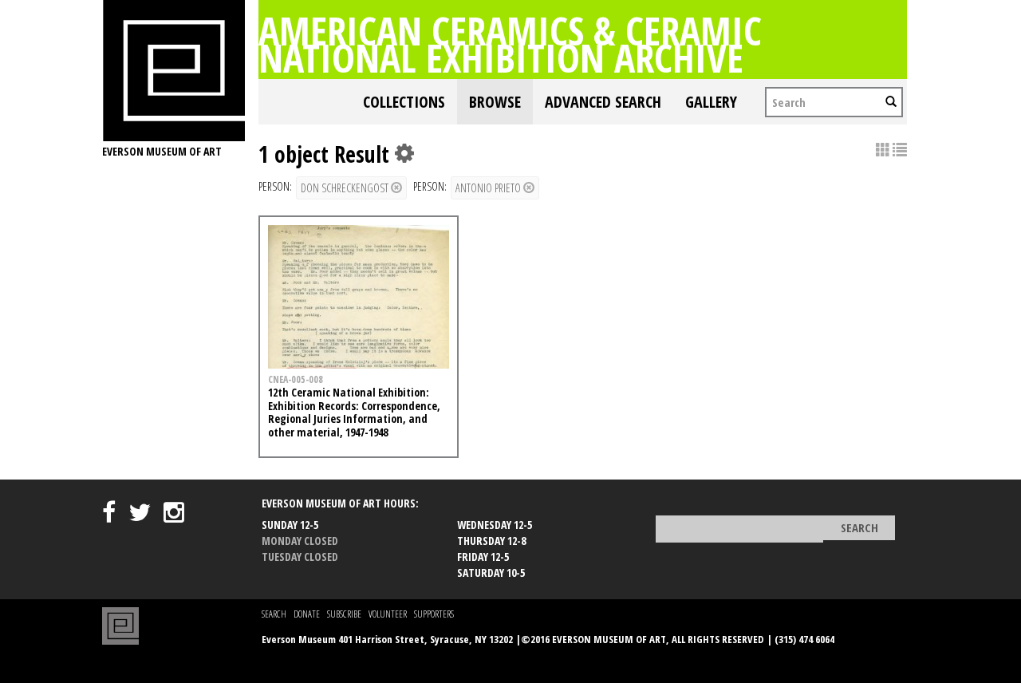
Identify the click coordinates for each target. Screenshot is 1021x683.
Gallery (711, 102)
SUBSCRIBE (344, 614)
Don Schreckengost (346, 187)
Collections (404, 102)
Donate (307, 614)
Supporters (434, 614)
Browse (495, 102)
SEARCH (274, 614)
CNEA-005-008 (295, 379)
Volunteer (388, 614)
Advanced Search (603, 102)
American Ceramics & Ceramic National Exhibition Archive (510, 44)
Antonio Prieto (489, 187)
